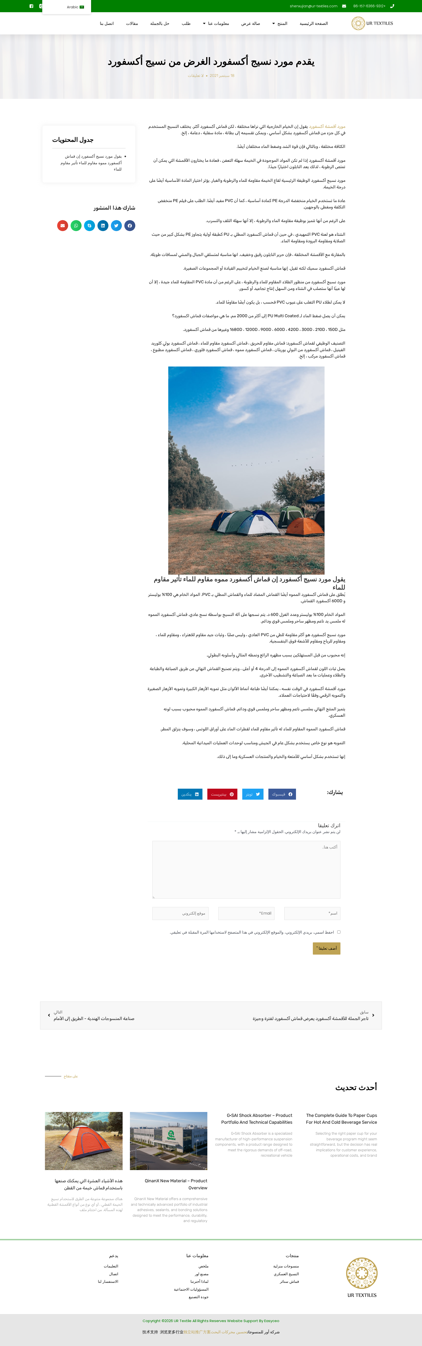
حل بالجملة (159, 23)
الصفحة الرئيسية (314, 23)
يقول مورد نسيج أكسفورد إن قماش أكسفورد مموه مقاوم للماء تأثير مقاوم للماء (91, 162)
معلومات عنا (218, 23)
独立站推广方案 (197, 1332)
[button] (282, 794)
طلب (186, 23)
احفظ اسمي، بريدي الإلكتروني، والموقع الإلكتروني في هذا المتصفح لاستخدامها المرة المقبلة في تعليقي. (252, 932)
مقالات (132, 23)
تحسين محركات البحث (229, 1332)
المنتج (282, 23)
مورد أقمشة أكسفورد (327, 126)
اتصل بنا (107, 23)
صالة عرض (250, 23)
